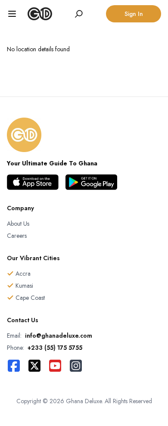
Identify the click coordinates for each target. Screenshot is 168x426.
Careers (17, 235)
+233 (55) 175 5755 (55, 347)
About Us (18, 223)
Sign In (133, 13)
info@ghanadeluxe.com (58, 335)
